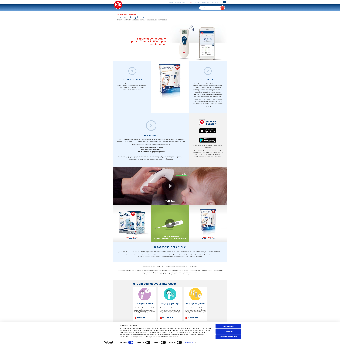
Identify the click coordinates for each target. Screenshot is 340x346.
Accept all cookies (228, 326)
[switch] (147, 342)
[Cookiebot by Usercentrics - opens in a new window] (108, 342)
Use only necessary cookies (228, 336)
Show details (189, 342)
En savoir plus (142, 318)
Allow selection (228, 331)
